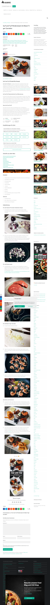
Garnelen (24, 40)
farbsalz (35, 67)
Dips (34, 340)
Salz (34, 66)
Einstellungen (30, 306)
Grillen (34, 373)
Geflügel (35, 365)
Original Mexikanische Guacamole (40, 172)
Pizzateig (35, 421)
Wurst (34, 491)
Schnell (25, 42)
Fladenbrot (35, 357)
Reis (34, 432)
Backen (35, 318)
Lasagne (35, 70)
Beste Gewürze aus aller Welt (9, 143)
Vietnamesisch (36, 482)
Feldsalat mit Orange (37, 58)
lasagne (35, 222)
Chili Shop (10, 10)
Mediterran (35, 402)
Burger (35, 331)
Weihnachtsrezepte (22, 43)
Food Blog (14, 10)
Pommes (9, 431)
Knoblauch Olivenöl (37, 106)
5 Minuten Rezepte (36, 307)
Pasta (34, 415)
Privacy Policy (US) (37, 570)
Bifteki (34, 80)
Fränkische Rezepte (7, 14)
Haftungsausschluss (37, 567)
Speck (13, 43)
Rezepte (5, 10)
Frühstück (35, 360)
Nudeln (35, 407)
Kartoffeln (35, 390)
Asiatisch (35, 312)
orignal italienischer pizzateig (38, 52)
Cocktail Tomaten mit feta (37, 64)
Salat (34, 443)
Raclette (35, 429)
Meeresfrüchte (5, 42)
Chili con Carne (21, 10)
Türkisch (35, 476)
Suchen (14, 6)
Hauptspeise (5, 41)
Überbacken (35, 477)
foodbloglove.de (20, 563)
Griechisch (35, 371)
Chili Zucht (4, 158)
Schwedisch (35, 449)
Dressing (35, 343)
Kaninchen (35, 388)
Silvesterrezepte (9, 43)
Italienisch (35, 385)
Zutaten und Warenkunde (38, 572)
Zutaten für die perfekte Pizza (8, 167)
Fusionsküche (36, 362)
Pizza (27, 10)
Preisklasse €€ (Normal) (37, 426)
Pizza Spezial (36, 117)
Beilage (35, 323)
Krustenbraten (36, 69)
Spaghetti (35, 460)
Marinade (35, 401)
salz (34, 225)
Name (4, 536)
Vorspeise (35, 485)
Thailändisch (35, 471)
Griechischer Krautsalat (37, 216)
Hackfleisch (35, 374)
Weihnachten (17, 43)
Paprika (35, 412)
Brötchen (35, 329)
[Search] (47, 18)
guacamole (35, 72)
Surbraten (35, 61)
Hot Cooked (35, 382)
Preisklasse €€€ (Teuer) (12, 42)
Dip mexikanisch (36, 211)
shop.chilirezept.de (29, 593)
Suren (34, 466)
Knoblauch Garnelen (37, 95)
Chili (34, 332)
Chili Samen (5, 159)
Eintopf (35, 348)
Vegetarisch (35, 480)
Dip (34, 75)
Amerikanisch (5, 40)
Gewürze (35, 368)
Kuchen (35, 78)
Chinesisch (35, 334)
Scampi (22, 42)
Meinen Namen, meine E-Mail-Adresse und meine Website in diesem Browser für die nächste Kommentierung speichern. (16, 546)
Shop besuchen (29, 598)
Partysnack (35, 413)
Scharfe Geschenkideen (7, 162)
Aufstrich (35, 315)
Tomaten (35, 474)
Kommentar (5, 523)
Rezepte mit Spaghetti (37, 437)
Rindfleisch (18, 42)
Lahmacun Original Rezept (38, 150)
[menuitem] (6, 10)
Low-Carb (35, 399)
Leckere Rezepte (25, 41)
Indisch (35, 384)
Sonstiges (39, 10)
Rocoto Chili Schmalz (38, 183)
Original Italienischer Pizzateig (41, 299)
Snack (34, 457)
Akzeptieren (20, 306)
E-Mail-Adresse (19, 536)
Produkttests (32, 10)
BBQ (8, 40)
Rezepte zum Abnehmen (37, 438)
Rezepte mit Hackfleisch (37, 435)
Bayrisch (35, 320)
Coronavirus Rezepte (13, 40)
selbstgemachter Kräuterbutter (25, 88)
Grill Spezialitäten (6, 161)
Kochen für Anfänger (18, 41)
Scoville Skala (5, 166)
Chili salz (35, 53)
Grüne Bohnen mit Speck (38, 139)
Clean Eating (35, 335)
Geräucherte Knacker (42, 295)
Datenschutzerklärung (37, 565)
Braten (35, 326)
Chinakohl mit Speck (37, 194)
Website (4, 540)
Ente (34, 351)
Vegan (35, 479)
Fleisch (21, 40)
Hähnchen (35, 376)
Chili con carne (36, 55)
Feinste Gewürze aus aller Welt (8, 157)
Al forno (35, 309)
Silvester (4, 43)
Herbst (35, 379)
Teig (34, 468)
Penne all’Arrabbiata (37, 161)
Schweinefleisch (36, 451)
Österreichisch (36, 410)
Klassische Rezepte (11, 41)
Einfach (18, 40)
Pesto (34, 418)
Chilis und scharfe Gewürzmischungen (9, 156)
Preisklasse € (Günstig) (37, 424)
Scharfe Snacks (5, 163)
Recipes (8, 22)
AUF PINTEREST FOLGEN (7, 78)
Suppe (35, 465)
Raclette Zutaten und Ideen (39, 128)
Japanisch (35, 387)
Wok (34, 490)
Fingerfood (35, 354)
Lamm (35, 396)
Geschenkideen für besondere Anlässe (11, 128)
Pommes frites (36, 423)
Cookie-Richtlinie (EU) (37, 563)
